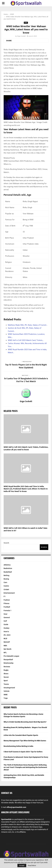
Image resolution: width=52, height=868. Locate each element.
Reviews (7, 667)
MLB (5, 638)
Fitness (6, 603)
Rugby (6, 670)
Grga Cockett (21, 36)
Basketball (8, 572)
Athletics (7, 565)
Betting (6, 575)
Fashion (7, 600)
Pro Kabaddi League (11, 656)
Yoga (6, 698)
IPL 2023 (7, 635)
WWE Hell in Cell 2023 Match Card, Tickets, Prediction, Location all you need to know (26, 448)
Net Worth (7, 649)
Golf (5, 621)
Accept (21, 865)
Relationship (8, 663)
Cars (5, 582)
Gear (5, 614)
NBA (5, 646)
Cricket (6, 589)
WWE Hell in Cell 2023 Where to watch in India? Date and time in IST (25, 529)
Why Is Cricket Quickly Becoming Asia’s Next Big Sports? (25, 722)
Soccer (6, 677)
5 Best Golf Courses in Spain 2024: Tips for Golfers (23, 752)
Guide (6, 624)
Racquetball (8, 659)
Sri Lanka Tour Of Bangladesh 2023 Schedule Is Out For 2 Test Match (26, 380)
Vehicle (6, 691)
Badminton (8, 568)
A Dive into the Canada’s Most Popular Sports (21, 735)
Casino (6, 586)
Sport (6, 681)
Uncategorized (9, 688)
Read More (32, 865)
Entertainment (9, 593)
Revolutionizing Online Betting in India (18, 746)
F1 (5, 596)
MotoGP (7, 642)
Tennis (6, 684)
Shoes (6, 674)
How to (6, 631)
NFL (5, 653)
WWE (25, 22)
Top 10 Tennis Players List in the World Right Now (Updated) (26, 366)
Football (7, 607)
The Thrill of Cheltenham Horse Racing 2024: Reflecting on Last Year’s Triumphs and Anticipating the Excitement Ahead (25, 767)
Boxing (6, 579)
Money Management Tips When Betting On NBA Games (25, 741)
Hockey (6, 628)
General (7, 617)
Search (6, 543)
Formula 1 (7, 610)
